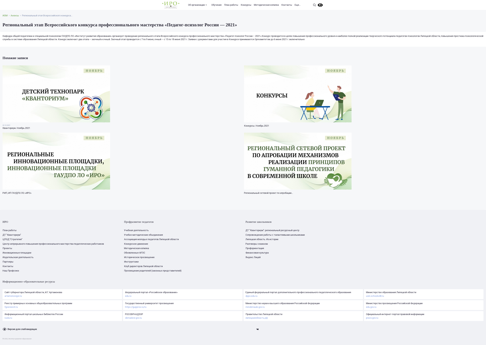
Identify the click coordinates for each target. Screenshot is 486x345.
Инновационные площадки (17, 252)
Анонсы (15, 15)
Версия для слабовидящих (22, 329)
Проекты (7, 248)
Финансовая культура (257, 252)
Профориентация (255, 248)
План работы (231, 5)
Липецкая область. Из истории (262, 239)
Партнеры (8, 261)
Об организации (196, 5)
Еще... (298, 5)
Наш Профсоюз (11, 270)
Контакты (286, 5)
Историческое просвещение (139, 257)
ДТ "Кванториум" (12, 235)
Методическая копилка (266, 5)
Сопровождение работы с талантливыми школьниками (275, 235)
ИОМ (5, 15)
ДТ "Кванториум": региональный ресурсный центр (272, 230)
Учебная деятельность (136, 230)
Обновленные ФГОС (134, 252)
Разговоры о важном (257, 243)
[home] (170, 5)
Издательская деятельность (18, 257)
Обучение (216, 5)
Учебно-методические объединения (143, 235)
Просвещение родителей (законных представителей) (152, 270)
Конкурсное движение (136, 243)
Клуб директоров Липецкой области (143, 266)
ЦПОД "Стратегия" (12, 239)
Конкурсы (246, 5)
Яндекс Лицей (253, 257)
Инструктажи (131, 261)
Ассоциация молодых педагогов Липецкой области (151, 239)
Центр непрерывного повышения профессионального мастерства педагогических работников (53, 243)
